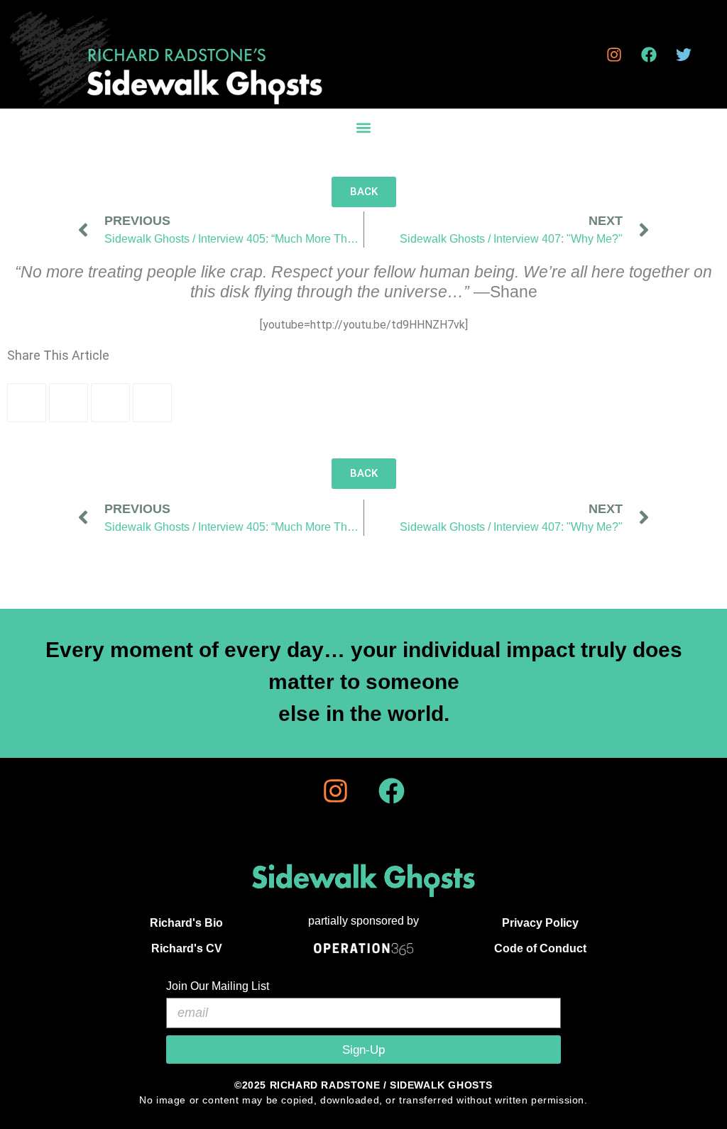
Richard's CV (186, 948)
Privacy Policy (540, 923)
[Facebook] (649, 54)
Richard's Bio (186, 923)
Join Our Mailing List (217, 986)
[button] (363, 127)
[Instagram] (614, 54)
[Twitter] (683, 54)
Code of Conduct (540, 948)
